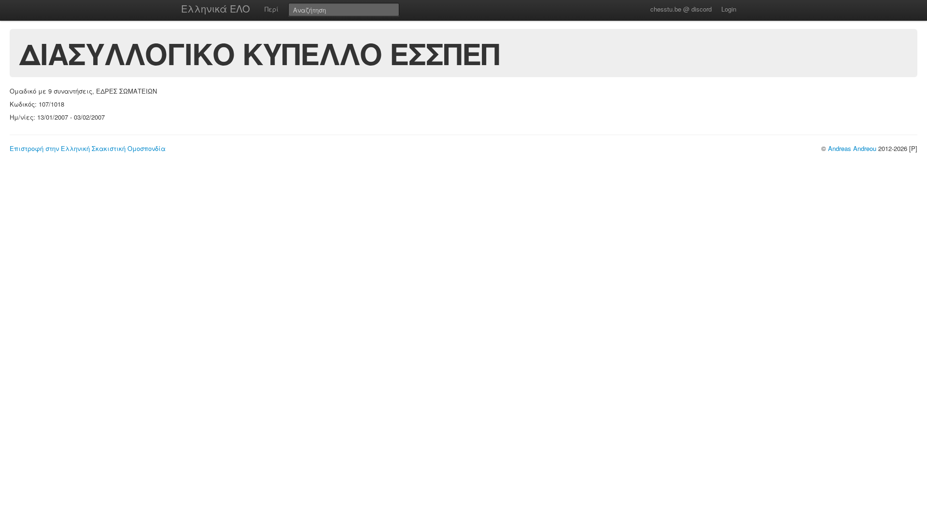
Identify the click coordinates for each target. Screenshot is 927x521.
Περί (272, 9)
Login (728, 9)
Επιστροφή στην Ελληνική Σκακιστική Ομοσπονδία (88, 148)
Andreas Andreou (852, 148)
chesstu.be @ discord (681, 9)
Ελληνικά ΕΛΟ (215, 8)
